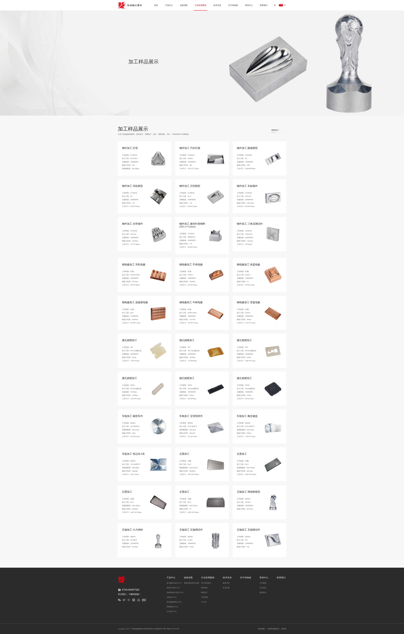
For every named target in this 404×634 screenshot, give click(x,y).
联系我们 (263, 5)
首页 (156, 5)
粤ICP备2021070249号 (171, 629)
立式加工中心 (172, 611)
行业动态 (263, 588)
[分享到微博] (124, 600)
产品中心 (169, 5)
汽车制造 (204, 597)
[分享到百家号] (139, 600)
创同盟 (283, 629)
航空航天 (204, 588)
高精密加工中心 (172, 607)
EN (285, 5)
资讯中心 (249, 5)
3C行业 (204, 602)
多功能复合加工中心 (174, 583)
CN (281, 5)
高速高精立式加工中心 (175, 592)
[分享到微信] (120, 600)
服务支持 (226, 583)
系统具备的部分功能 (191, 583)
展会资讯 (263, 592)
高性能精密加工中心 (174, 602)
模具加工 (204, 592)
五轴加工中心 (172, 597)
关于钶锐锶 (233, 5)
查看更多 (274, 130)
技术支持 (217, 5)
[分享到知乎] (129, 600)
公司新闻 (263, 583)
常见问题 (226, 588)
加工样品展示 (206, 583)
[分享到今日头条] (144, 600)
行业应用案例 (200, 5)
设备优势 (184, 5)
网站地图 (261, 629)
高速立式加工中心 (173, 588)
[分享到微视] (134, 600)
